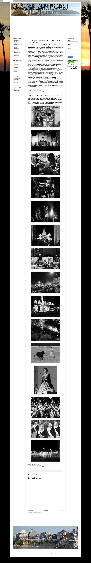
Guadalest (16, 64)
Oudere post (60, 510)
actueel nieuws (17, 76)
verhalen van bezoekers (18, 81)
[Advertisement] (45, 26)
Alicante (15, 70)
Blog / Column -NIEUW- (18, 79)
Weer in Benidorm (17, 45)
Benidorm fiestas (17, 56)
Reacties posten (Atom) (38, 512)
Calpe (15, 68)
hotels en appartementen (17, 48)
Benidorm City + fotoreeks (17, 41)
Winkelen (15, 51)
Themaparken (16, 55)
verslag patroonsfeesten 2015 (38, 91)
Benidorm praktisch (17, 78)
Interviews (16, 82)
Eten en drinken (17, 52)
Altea (15, 65)
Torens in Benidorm (17, 49)
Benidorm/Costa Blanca (18, 87)
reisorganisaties (17, 90)
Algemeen (16, 62)
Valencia (15, 71)
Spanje (15, 89)
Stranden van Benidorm (18, 44)
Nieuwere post (31, 510)
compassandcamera (44, 553)
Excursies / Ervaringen (36, 90)
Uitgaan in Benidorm (18, 54)
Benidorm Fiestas (35, 89)
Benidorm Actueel (35, 93)
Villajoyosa (16, 67)
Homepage (46, 510)
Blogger (59, 553)
